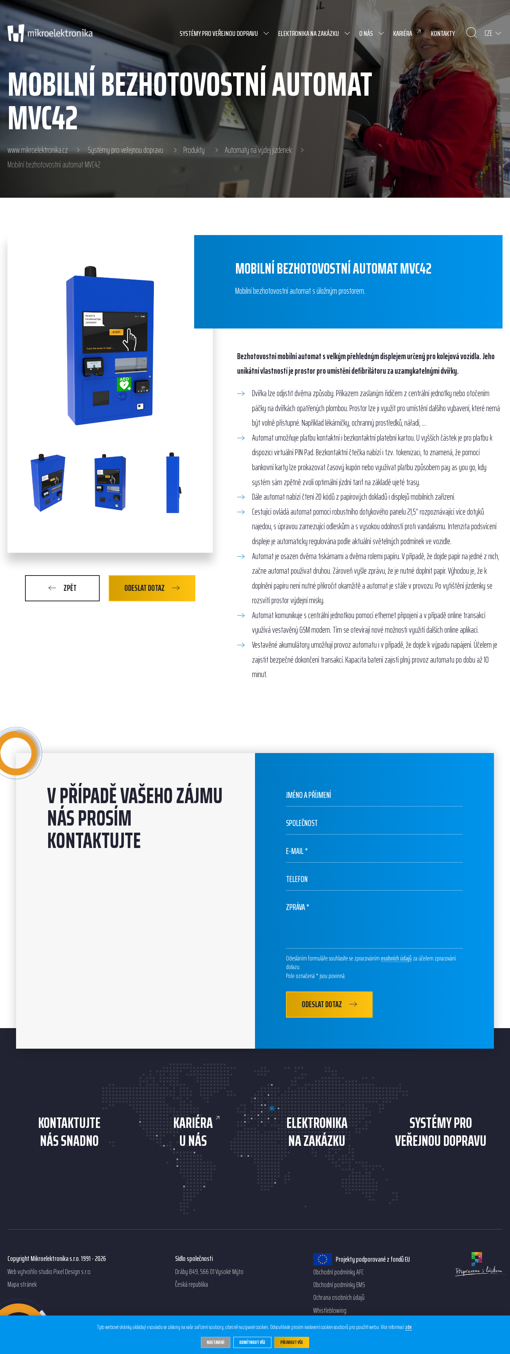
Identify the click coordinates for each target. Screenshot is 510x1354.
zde (408, 1327)
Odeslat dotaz (144, 588)
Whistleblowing (329, 1311)
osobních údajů (396, 958)
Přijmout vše (291, 1342)
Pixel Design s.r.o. (72, 1272)
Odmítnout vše (252, 1342)
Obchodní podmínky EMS (339, 1285)
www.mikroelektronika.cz (37, 150)
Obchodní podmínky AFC (338, 1272)
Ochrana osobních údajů (338, 1297)
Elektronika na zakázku (317, 1132)
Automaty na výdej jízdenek (258, 150)
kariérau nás (193, 1132)
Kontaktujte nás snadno (69, 1132)
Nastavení (215, 1342)
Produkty (194, 150)
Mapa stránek (22, 1284)
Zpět (70, 588)
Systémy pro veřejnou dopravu (125, 150)
